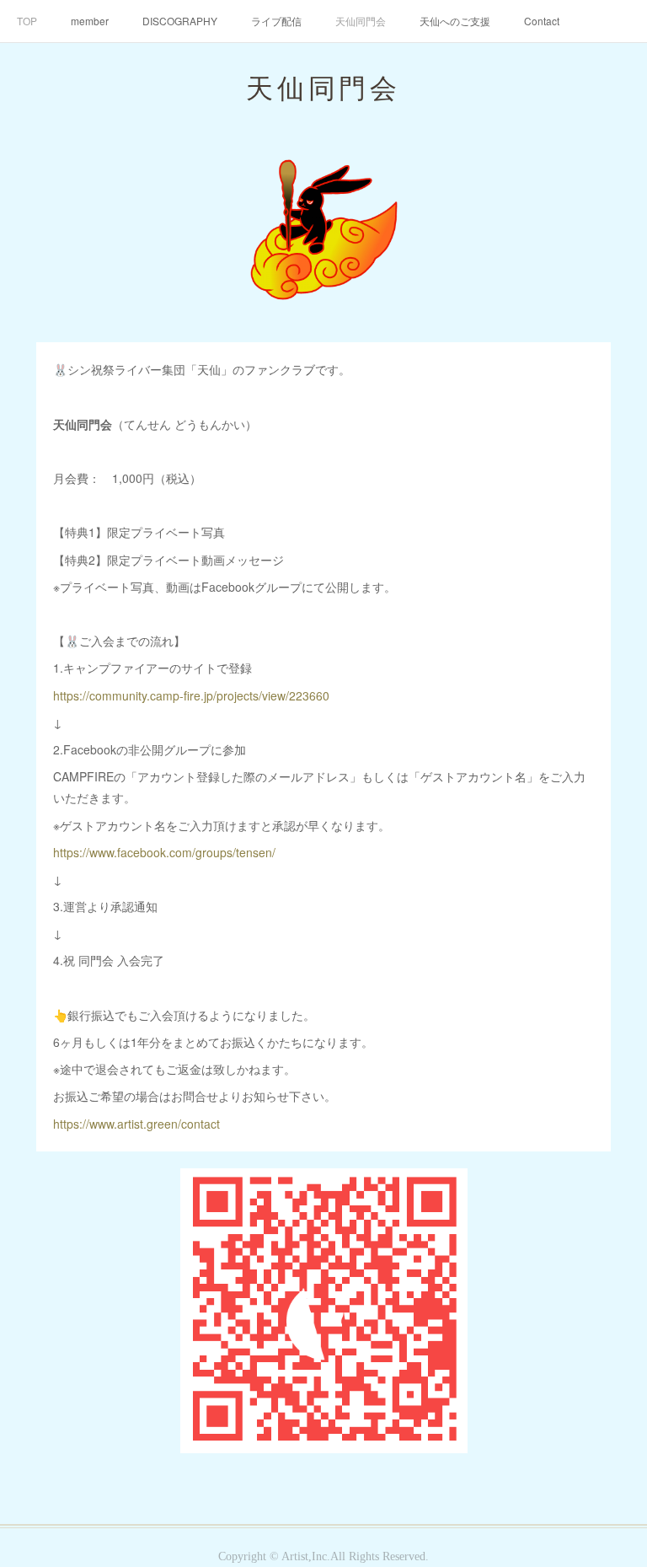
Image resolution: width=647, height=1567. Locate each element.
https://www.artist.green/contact (136, 1123)
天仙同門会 (360, 20)
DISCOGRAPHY (179, 20)
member (90, 20)
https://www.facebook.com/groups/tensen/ (164, 852)
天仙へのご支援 (455, 20)
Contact (541, 20)
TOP (27, 20)
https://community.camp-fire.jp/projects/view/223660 (191, 695)
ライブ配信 (276, 20)
